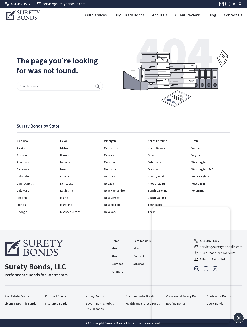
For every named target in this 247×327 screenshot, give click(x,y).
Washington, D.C (202, 169)
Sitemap (139, 264)
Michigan (110, 141)
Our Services (96, 15)
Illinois (64, 155)
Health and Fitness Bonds (143, 304)
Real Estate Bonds (17, 296)
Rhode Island (156, 184)
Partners (117, 272)
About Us (159, 15)
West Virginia (200, 176)
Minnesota (111, 148)
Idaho (64, 148)
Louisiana (66, 190)
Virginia (196, 155)
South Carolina (157, 190)
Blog (212, 15)
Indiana (65, 162)
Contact (138, 256)
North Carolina (157, 141)
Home (115, 241)
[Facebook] (227, 4)
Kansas (64, 176)
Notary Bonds (94, 296)
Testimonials (142, 241)
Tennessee (155, 205)
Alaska (21, 148)
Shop (115, 248)
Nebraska (110, 176)
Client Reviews (188, 15)
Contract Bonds (55, 296)
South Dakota (157, 198)
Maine (64, 198)
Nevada (109, 184)
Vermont (197, 148)
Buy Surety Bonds (129, 15)
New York (110, 212)
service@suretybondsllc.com (64, 4)
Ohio (151, 155)
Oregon (153, 169)
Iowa (63, 169)
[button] (238, 318)
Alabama (22, 141)
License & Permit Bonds (20, 304)
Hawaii (64, 141)
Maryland (66, 205)
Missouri (109, 162)
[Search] (97, 86)
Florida (21, 205)
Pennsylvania (156, 176)
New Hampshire (114, 190)
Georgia (22, 212)
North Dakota (157, 148)
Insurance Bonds (56, 304)
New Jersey (112, 198)
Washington (199, 162)
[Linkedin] (234, 4)
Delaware (23, 190)
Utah (194, 141)
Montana (110, 169)
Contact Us (233, 15)
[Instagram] (221, 4)
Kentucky (66, 184)
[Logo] (23, 15)
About (116, 256)
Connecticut (25, 184)
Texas (151, 212)
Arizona (22, 155)
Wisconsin (198, 184)
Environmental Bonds (140, 296)
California (23, 169)
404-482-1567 (20, 4)
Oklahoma (154, 162)
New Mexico (112, 205)
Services (117, 264)
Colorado (23, 176)
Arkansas (23, 162)
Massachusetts (70, 212)
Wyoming (197, 190)
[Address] (240, 4)
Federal (22, 198)
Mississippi (111, 155)
